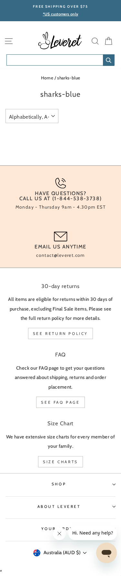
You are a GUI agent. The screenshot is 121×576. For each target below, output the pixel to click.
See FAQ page (60, 402)
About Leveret (59, 506)
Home (47, 77)
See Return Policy (60, 333)
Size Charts (60, 461)
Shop (59, 484)
